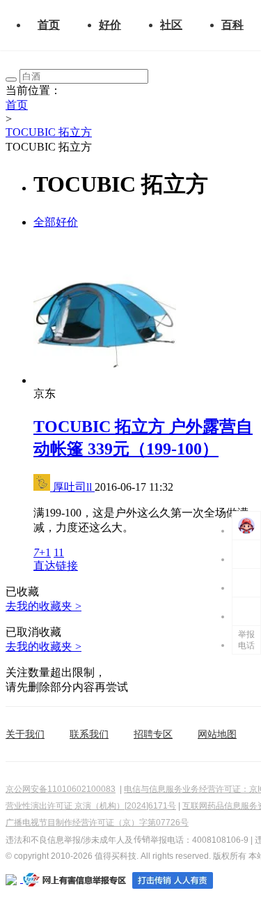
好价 (110, 25)
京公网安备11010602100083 (61, 789)
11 (59, 552)
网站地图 (217, 734)
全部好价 (55, 222)
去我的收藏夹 (43, 606)
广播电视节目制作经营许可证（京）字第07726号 (97, 822)
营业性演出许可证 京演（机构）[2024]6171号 (91, 806)
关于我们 (25, 734)
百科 (232, 25)
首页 (49, 25)
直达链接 (55, 566)
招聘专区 (153, 734)
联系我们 (89, 734)
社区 (171, 25)
